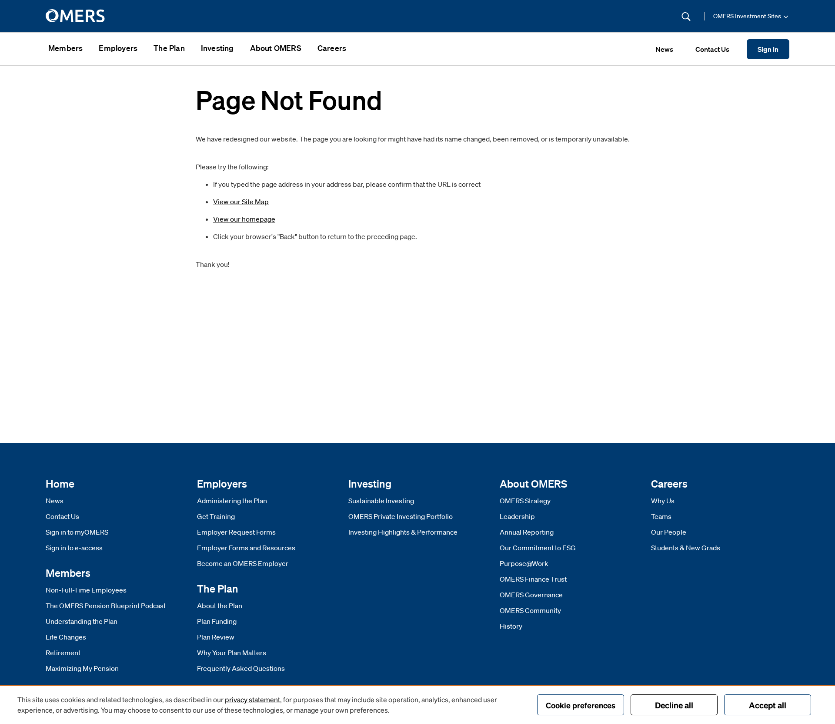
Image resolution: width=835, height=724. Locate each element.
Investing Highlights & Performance (403, 532)
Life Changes (66, 637)
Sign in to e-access (74, 547)
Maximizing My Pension (82, 668)
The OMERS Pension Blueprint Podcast (106, 605)
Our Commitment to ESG (538, 547)
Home (60, 483)
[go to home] (76, 16)
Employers (118, 48)
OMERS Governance (531, 594)
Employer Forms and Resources (246, 547)
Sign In (768, 49)
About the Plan (219, 605)
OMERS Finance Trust (533, 579)
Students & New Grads (685, 547)
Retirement (63, 652)
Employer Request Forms (236, 532)
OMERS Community (530, 610)
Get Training (216, 516)
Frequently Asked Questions (241, 668)
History (511, 626)
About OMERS (275, 48)
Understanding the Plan (81, 621)
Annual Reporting (527, 532)
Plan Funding (217, 621)
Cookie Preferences (580, 705)
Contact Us (62, 516)
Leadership (517, 516)
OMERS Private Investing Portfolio (400, 516)
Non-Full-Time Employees (86, 590)
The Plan (169, 48)
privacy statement (252, 699)
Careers (331, 48)
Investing (217, 48)
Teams (661, 516)
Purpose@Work (524, 563)
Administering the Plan (232, 500)
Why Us (663, 500)
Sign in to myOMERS (77, 532)
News (54, 500)
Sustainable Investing (381, 500)
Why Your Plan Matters (231, 652)
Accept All (767, 705)
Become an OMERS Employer (242, 563)
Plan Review (215, 637)
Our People (668, 532)
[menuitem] (65, 49)
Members (65, 48)
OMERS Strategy (525, 500)
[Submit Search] (686, 16)
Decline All (674, 705)
